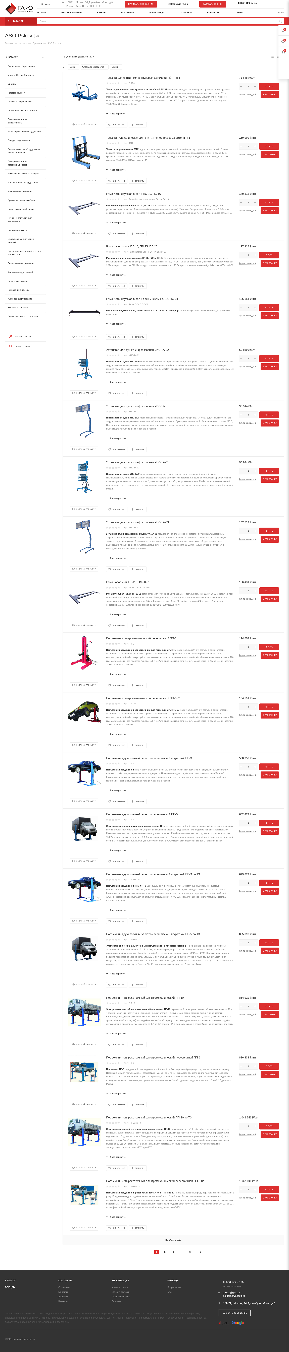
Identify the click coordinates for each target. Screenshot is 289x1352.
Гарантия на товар (121, 1296)
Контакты (63, 1292)
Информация (120, 1280)
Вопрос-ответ (174, 1287)
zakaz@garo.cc (178, 4)
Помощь (173, 1280)
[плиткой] (272, 57)
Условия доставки (121, 1292)
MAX (279, 4)
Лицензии (63, 1296)
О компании (64, 1287)
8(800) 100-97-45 (247, 3)
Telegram (273, 4)
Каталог (10, 1280)
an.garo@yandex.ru (234, 1295)
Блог (169, 1292)
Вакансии (63, 1301)
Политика (116, 1301)
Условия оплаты (120, 1287)
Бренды (10, 1287)
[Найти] (280, 21)
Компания (65, 1280)
